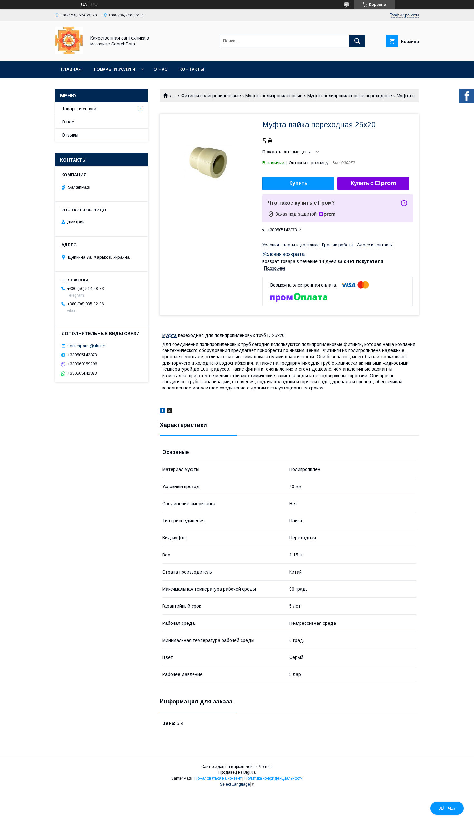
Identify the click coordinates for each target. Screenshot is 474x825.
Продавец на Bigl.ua (237, 772)
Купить (298, 183)
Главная (71, 69)
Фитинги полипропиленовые (211, 95)
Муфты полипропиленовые (273, 95)
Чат (452, 808)
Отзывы (70, 135)
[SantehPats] (69, 52)
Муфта (169, 335)
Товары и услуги (114, 69)
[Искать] (357, 41)
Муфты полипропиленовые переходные (349, 95)
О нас (160, 69)
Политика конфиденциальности (273, 778)
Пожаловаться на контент (218, 778)
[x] (169, 411)
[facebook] (162, 411)
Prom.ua (265, 766)
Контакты (191, 69)
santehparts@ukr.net (86, 345)
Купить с (362, 183)
